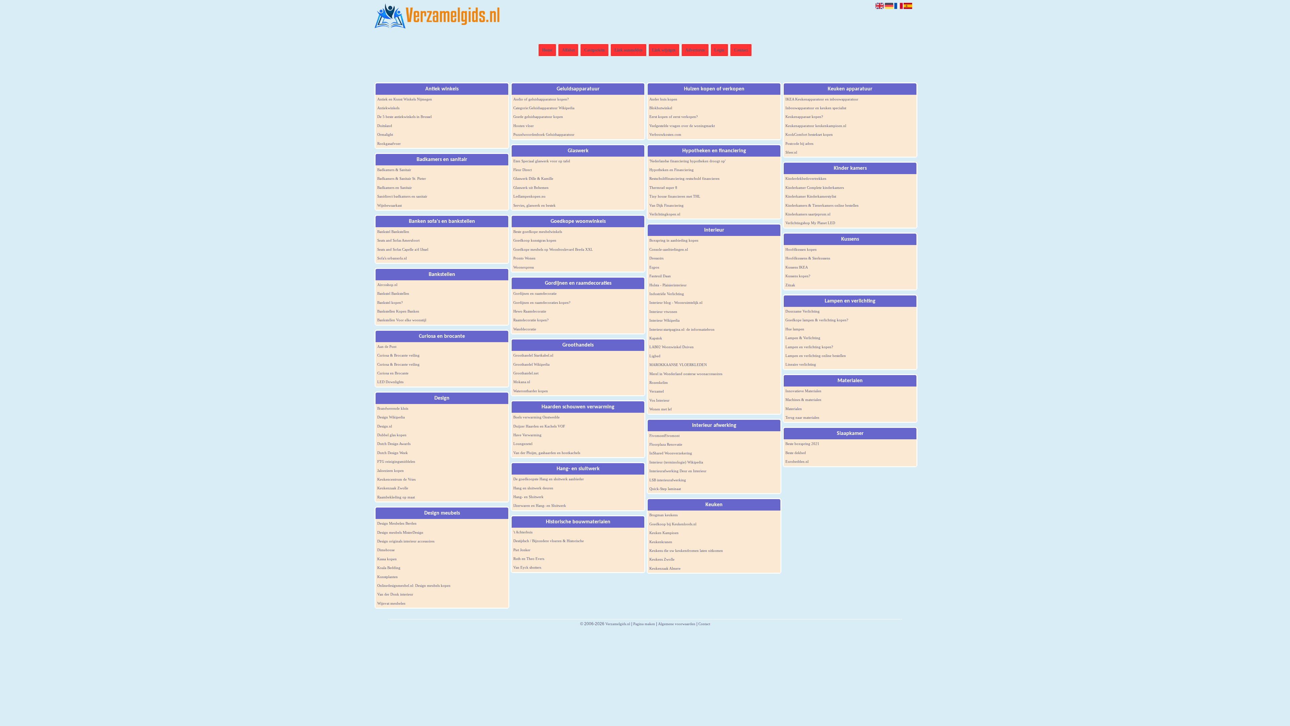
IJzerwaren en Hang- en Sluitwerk (539, 505)
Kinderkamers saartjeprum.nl (807, 214)
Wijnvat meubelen (391, 603)
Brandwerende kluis (392, 408)
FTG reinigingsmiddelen (396, 461)
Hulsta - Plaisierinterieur (668, 285)
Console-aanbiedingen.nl (668, 249)
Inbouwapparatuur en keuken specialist (815, 108)
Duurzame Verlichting (802, 311)
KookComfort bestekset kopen (809, 134)
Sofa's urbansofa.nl (392, 258)
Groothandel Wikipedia (531, 364)
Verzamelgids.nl (617, 624)
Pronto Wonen (524, 258)
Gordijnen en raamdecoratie (535, 293)
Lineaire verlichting (800, 364)
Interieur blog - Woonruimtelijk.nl (675, 302)
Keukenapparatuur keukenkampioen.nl (815, 126)
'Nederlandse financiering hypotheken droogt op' (687, 161)
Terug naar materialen (802, 417)
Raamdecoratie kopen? (531, 320)
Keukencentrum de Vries (396, 479)
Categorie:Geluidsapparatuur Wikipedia (543, 108)
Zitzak (790, 285)
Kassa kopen (387, 559)
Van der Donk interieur (395, 594)
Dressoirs (656, 258)
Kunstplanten (387, 577)
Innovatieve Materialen (803, 391)
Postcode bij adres (799, 144)
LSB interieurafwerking (667, 480)
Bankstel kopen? (390, 302)
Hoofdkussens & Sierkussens (807, 258)
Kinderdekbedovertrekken (805, 178)
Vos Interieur (659, 400)
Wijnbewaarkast (389, 205)
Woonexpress (523, 267)
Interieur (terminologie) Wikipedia (676, 462)
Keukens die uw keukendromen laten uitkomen (686, 551)
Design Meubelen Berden (397, 523)
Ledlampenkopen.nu (529, 196)
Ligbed (654, 356)
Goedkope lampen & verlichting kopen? (816, 320)
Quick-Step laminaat (665, 489)
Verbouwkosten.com (665, 134)
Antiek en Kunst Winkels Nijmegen (404, 99)
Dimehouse (386, 550)
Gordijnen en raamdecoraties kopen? (541, 302)
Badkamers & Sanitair (394, 170)
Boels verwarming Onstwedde (536, 417)
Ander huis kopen (663, 99)
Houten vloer (523, 126)
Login (719, 50)
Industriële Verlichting (666, 294)
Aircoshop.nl (387, 285)
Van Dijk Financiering (666, 205)
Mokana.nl (521, 382)
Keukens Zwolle (662, 559)
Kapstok (655, 338)
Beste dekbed (795, 453)
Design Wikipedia (391, 417)
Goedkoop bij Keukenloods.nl (672, 524)
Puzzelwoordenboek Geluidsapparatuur (543, 134)
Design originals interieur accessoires (405, 541)
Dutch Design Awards (394, 444)
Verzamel (656, 391)
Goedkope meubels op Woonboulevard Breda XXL (553, 249)
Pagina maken (644, 624)
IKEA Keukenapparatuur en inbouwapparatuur (821, 99)
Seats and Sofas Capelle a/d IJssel (402, 249)
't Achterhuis (522, 532)
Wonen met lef (660, 409)
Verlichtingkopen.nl (664, 214)
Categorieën (594, 50)
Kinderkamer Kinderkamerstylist (810, 196)
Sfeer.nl (791, 152)
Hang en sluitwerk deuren (533, 488)
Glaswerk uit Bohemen (531, 188)
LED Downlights (390, 382)
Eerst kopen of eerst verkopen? (673, 117)
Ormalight (385, 134)
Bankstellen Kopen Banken (398, 311)
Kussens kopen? (797, 276)
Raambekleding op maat (396, 497)
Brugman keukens (663, 515)
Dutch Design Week (392, 453)
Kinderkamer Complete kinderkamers (814, 188)
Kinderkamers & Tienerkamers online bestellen (822, 205)
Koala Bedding (388, 568)
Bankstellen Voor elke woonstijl (401, 320)
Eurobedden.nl (797, 461)
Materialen (793, 409)
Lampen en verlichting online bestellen (815, 356)
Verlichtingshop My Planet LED (810, 223)
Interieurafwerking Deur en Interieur (677, 471)
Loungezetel (522, 444)
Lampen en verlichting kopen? (809, 347)
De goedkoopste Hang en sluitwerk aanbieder (548, 479)
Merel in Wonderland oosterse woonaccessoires (685, 374)
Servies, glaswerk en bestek (534, 205)
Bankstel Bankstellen (393, 232)
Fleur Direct (522, 170)
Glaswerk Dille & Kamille (533, 178)
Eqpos (654, 267)
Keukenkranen (660, 542)
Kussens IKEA (796, 267)
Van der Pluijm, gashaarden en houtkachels (546, 453)
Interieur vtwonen (663, 312)
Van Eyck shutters (527, 567)
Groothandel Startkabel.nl (533, 355)
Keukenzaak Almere (665, 568)
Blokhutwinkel (660, 108)
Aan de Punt (386, 347)
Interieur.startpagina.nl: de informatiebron (682, 329)
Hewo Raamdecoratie (529, 311)
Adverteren (695, 50)
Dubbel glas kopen (391, 435)
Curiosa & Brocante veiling (398, 355)
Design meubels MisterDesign (400, 532)
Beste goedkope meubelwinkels (537, 232)
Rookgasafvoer (389, 144)
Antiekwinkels (388, 108)
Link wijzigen (664, 50)
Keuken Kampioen (664, 533)
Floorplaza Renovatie (665, 444)
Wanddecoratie (524, 329)
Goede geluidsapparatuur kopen (538, 117)
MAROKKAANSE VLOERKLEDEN (678, 365)
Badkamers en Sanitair (394, 188)
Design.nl (384, 426)
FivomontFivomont (664, 436)
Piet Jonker (521, 550)
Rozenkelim (658, 382)
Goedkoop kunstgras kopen (534, 240)
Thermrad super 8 (663, 188)
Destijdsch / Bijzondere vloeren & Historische (548, 541)
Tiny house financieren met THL (674, 196)
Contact (741, 50)
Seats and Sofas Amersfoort (398, 240)
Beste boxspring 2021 (802, 444)
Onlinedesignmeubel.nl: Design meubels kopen (413, 585)
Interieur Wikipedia (664, 320)
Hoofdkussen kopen (801, 249)
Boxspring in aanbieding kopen (673, 240)
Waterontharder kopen (530, 391)
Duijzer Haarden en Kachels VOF (539, 426)
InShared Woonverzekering (670, 453)
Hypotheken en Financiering (671, 170)
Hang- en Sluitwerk (528, 497)
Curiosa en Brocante (392, 373)
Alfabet (568, 50)
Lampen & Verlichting (802, 338)
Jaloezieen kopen (390, 471)
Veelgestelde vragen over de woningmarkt (682, 126)
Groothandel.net (526, 373)
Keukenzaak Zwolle (392, 488)
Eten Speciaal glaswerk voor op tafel (541, 161)
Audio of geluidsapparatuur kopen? (541, 99)
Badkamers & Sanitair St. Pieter (401, 178)
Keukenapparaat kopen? (804, 117)
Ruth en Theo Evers (528, 559)
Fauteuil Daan (660, 276)
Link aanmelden (628, 50)
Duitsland (384, 126)
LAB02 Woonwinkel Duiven (671, 347)
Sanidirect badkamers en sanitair (402, 196)
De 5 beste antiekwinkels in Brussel (404, 117)
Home (547, 50)
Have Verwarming (527, 435)
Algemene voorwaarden (676, 624)
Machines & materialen (803, 400)
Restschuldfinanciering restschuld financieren (684, 178)
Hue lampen (794, 329)
